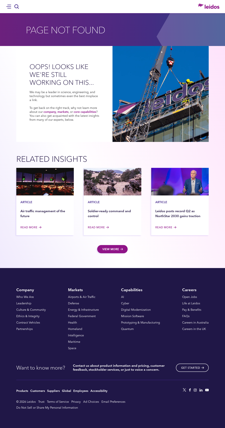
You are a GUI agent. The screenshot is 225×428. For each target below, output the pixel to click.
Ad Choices (91, 401)
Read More (29, 227)
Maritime (74, 342)
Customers (37, 390)
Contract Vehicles (28, 323)
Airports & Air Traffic (81, 297)
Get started (190, 368)
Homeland (75, 329)
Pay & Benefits (191, 310)
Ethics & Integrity (28, 316)
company (49, 111)
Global (66, 390)
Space (72, 348)
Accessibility (98, 390)
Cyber (125, 303)
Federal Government (82, 316)
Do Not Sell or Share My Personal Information (47, 407)
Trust (41, 401)
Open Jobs (189, 297)
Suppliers (53, 390)
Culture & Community (31, 310)
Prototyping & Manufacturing (140, 323)
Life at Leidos (191, 303)
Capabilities (131, 290)
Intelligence (76, 335)
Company (25, 290)
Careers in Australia (195, 323)
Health (72, 323)
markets (63, 111)
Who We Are (25, 297)
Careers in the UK (194, 329)
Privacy (76, 401)
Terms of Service (58, 401)
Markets (75, 290)
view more (110, 249)
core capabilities (85, 111)
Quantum (127, 329)
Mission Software (132, 316)
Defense (73, 303)
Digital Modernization (136, 310)
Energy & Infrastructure (83, 310)
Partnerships (24, 329)
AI (122, 297)
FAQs (186, 316)
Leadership (23, 303)
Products (22, 390)
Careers (189, 290)
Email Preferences (113, 401)
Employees (80, 390)
